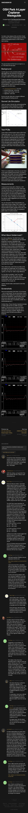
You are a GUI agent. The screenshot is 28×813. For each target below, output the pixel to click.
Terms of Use (6, 805)
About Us (5, 803)
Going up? (14, 800)
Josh (8, 455)
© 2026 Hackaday (14, 809)
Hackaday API (22, 805)
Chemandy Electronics (10, 89)
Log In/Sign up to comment (8, 452)
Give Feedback (22, 803)
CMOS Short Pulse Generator (22, 432)
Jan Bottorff (9, 729)
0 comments (24, 435)
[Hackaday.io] (6, 2)
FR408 (10, 239)
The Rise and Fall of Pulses (18, 19)
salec (11, 680)
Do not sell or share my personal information (14, 806)
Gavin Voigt (9, 481)
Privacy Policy (14, 805)
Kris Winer (9, 617)
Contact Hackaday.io (12, 803)
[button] (24, 2)
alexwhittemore (10, 470)
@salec (11, 708)
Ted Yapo (7, 25)
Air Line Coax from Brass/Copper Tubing (6, 432)
